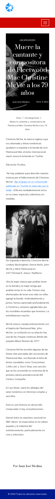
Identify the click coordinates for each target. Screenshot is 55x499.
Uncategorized (27, 40)
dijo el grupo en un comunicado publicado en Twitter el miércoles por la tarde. (27, 186)
